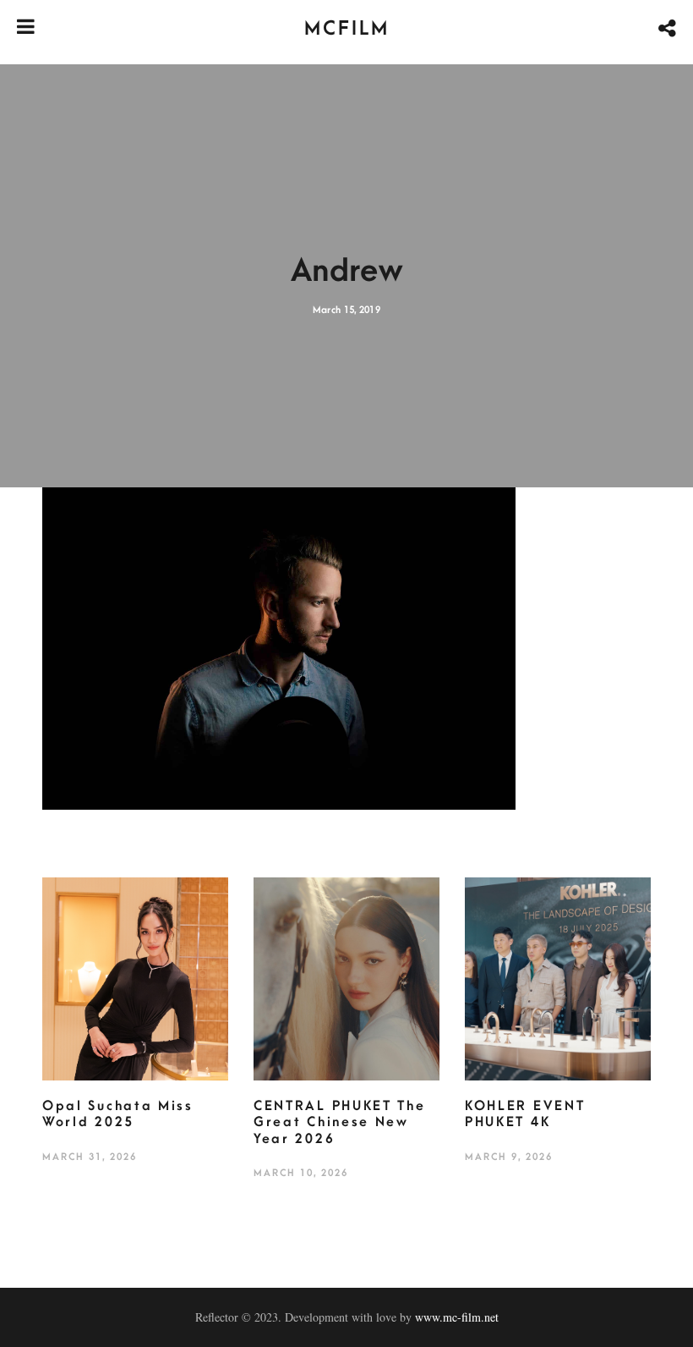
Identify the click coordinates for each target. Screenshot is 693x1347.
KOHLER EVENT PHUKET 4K (525, 1114)
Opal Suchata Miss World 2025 (118, 1114)
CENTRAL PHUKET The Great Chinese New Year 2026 (340, 1122)
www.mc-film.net (457, 1317)
